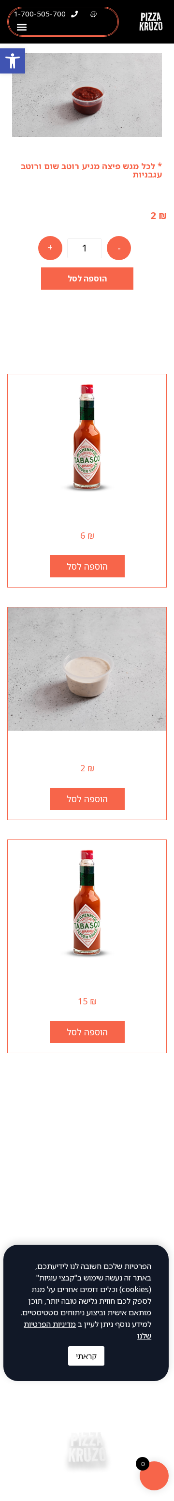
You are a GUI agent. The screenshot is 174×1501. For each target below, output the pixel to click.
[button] (21, 27)
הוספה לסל (87, 278)
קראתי (86, 1356)
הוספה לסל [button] (87, 566)
